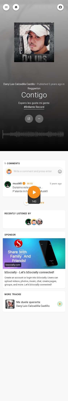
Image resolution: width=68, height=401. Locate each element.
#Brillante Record (34, 107)
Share (29, 119)
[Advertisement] (34, 348)
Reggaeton (34, 88)
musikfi (17, 183)
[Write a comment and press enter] (34, 171)
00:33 (30, 183)
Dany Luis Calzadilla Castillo (19, 84)
